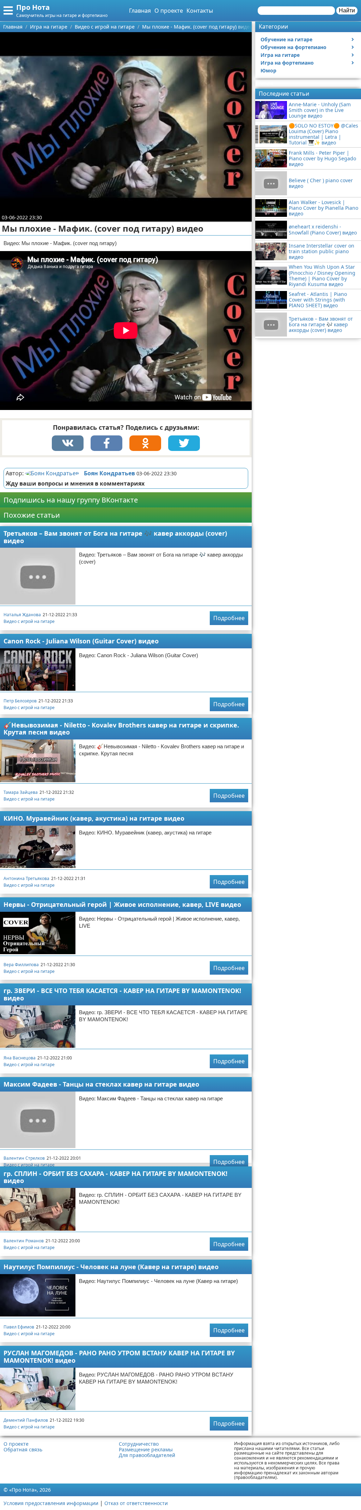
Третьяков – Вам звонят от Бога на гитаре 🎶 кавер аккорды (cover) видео (115, 537)
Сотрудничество (139, 1444)
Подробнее (229, 618)
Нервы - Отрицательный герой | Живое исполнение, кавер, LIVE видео (122, 904)
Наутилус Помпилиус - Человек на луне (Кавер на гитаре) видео (111, 1266)
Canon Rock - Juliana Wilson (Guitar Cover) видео (81, 641)
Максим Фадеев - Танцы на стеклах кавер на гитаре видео (101, 1084)
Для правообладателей (147, 1455)
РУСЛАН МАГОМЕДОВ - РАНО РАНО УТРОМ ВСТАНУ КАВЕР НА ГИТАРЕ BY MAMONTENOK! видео (119, 1357)
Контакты (199, 10)
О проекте (168, 10)
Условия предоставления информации (51, 1503)
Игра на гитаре (280, 55)
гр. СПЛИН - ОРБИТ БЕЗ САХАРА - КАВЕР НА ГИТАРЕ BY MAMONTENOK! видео (115, 1177)
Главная (140, 10)
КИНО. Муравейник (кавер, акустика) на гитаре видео (94, 818)
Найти (347, 10)
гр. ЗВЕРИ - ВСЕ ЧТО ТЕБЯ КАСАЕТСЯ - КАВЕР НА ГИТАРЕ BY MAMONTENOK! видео (122, 994)
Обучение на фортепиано (293, 47)
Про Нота (33, 7)
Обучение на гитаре (286, 39)
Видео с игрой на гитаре (29, 621)
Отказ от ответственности (136, 1503)
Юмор (268, 70)
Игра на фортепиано (287, 62)
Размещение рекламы (146, 1449)
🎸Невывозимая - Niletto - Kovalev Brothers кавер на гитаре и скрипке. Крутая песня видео (121, 729)
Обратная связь (23, 1449)
